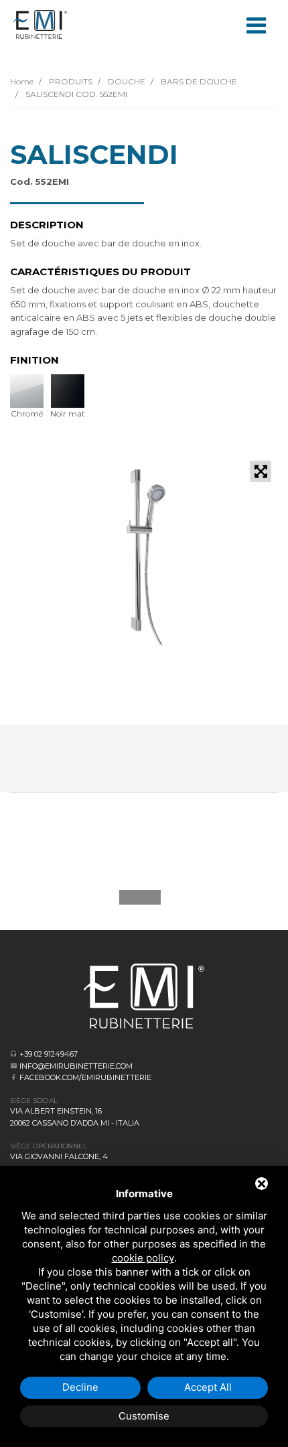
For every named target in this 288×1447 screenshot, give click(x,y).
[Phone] (13, 1053)
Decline (80, 1387)
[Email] (13, 1065)
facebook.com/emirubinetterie (85, 1077)
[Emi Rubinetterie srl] (40, 24)
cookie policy (143, 1257)
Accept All (208, 1387)
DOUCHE (125, 81)
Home (21, 81)
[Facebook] (13, 1077)
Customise (144, 1416)
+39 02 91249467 (48, 1054)
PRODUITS (69, 81)
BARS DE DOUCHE (198, 81)
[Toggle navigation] (256, 24)
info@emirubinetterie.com (76, 1066)
